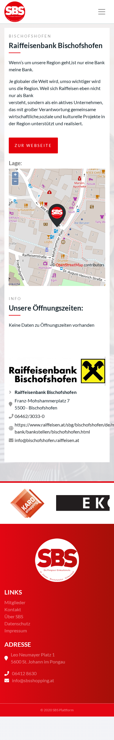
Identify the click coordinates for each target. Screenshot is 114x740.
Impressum (15, 630)
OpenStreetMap (69, 265)
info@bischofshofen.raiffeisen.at (47, 440)
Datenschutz (17, 623)
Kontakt (12, 609)
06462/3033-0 (29, 416)
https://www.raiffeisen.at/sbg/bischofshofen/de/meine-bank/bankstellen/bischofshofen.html (60, 428)
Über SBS (13, 616)
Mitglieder (14, 602)
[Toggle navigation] (102, 11)
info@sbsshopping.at (33, 680)
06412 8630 (24, 673)
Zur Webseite (33, 145)
